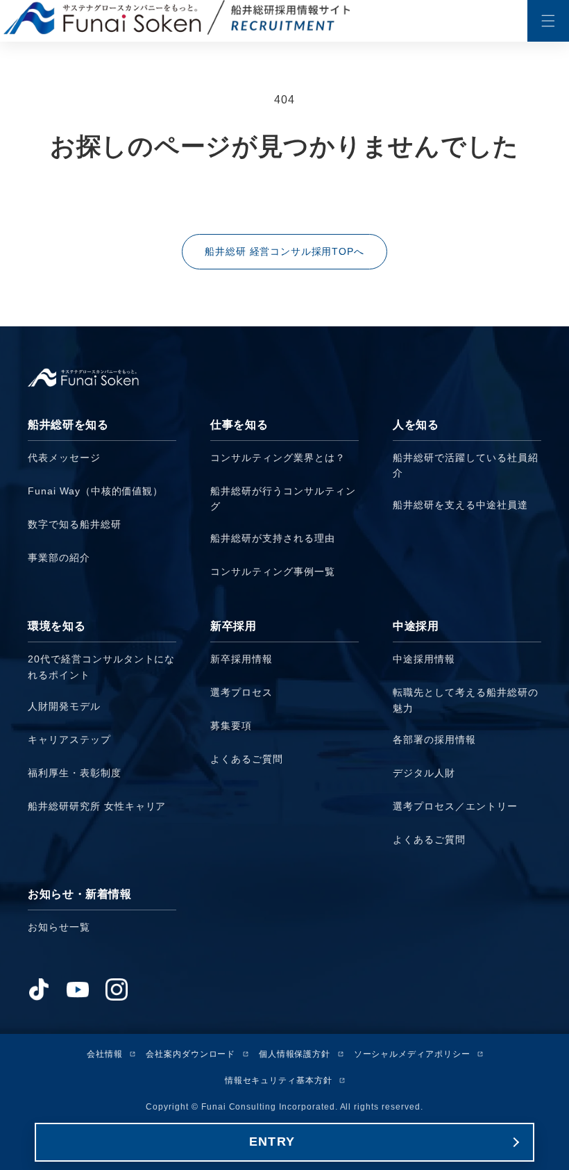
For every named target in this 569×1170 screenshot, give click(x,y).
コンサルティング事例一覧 (272, 571)
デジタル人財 (424, 772)
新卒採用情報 (241, 659)
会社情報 (105, 1054)
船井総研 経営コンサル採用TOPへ (284, 251)
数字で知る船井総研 (74, 524)
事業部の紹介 (59, 557)
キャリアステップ (69, 739)
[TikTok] (39, 989)
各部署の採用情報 (434, 739)
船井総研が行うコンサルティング (282, 498)
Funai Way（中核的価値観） (95, 490)
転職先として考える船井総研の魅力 (465, 700)
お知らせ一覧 (59, 927)
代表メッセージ (64, 457)
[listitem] (102, 502)
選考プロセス (241, 692)
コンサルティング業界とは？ (277, 457)
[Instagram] (116, 989)
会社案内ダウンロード (191, 1054)
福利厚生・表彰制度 (74, 772)
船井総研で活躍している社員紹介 (465, 465)
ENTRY (271, 1141)
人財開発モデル (64, 706)
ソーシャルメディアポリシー (412, 1054)
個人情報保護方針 (295, 1054)
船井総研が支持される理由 (272, 538)
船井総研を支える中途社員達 (460, 504)
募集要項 (231, 725)
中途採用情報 (424, 659)
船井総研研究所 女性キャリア (97, 806)
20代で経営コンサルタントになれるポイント (101, 666)
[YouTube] (78, 989)
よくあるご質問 (246, 758)
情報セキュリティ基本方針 (279, 1080)
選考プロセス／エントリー (455, 806)
